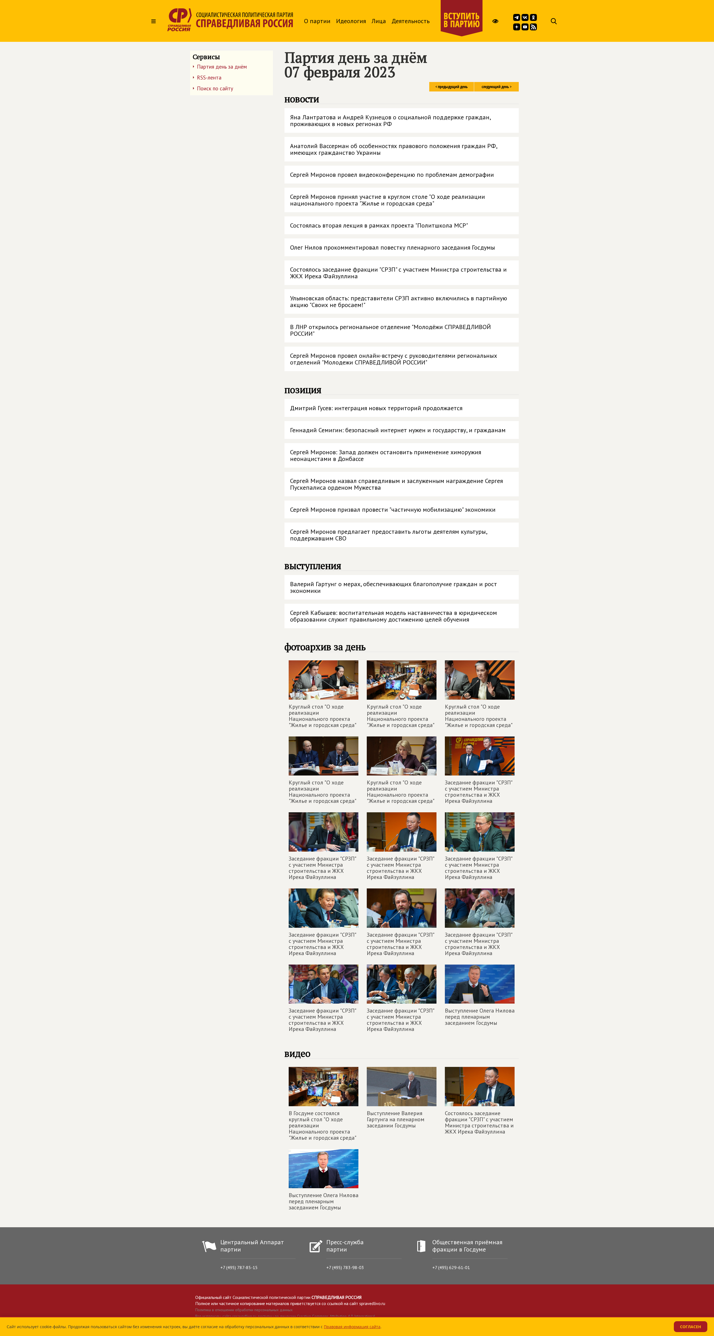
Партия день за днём (222, 66)
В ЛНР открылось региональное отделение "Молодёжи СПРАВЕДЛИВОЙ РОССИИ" (390, 330)
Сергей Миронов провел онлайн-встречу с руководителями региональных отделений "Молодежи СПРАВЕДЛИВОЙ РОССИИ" (393, 359)
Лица (379, 21)
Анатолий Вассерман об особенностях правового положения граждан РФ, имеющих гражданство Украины (394, 149)
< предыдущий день (451, 86)
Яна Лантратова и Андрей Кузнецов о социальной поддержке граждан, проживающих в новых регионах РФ (390, 120)
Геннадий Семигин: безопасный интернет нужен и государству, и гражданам (398, 430)
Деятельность (411, 21)
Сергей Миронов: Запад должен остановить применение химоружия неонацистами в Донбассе (385, 455)
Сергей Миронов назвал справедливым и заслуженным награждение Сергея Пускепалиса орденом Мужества (396, 484)
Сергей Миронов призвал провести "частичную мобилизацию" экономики (393, 509)
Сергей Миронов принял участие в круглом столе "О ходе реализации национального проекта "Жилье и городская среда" (387, 200)
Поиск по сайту (215, 88)
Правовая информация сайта (352, 1326)
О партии (317, 21)
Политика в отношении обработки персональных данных (244, 1309)
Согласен (690, 1326)
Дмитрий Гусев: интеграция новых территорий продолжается (376, 408)
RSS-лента (209, 77)
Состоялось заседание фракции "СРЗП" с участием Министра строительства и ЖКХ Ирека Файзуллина (398, 272)
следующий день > (497, 86)
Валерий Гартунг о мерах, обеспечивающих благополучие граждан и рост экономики (393, 587)
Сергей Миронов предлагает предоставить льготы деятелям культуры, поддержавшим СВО (389, 535)
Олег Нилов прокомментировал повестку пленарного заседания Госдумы (392, 247)
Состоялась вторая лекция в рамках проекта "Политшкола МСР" (379, 225)
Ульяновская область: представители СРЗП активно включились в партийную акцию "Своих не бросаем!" (398, 301)
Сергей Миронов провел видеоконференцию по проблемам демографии (392, 174)
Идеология (351, 21)
